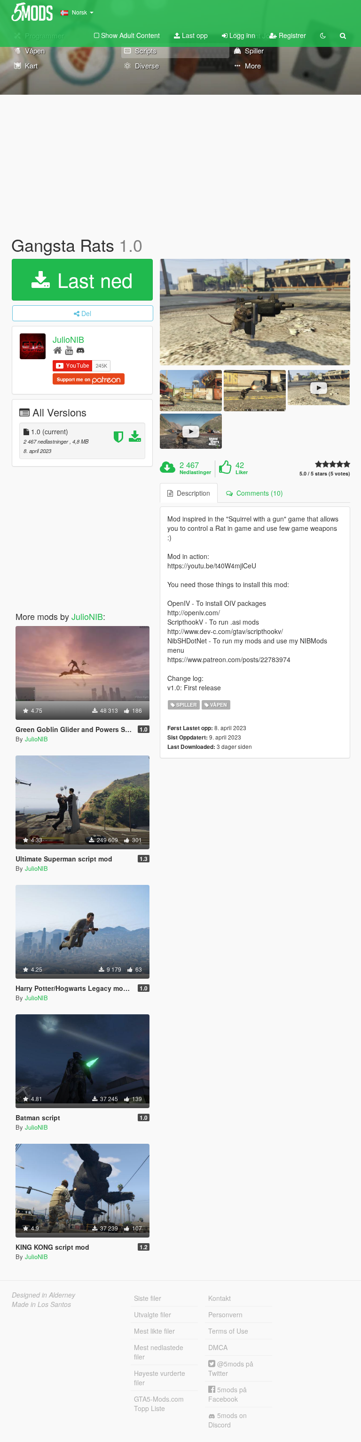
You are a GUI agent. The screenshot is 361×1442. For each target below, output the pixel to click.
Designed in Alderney (43, 1294)
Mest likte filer (154, 1331)
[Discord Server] (80, 349)
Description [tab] (191, 493)
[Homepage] (58, 349)
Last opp (194, 35)
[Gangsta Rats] (255, 312)
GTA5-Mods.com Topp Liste (159, 1403)
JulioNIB (68, 339)
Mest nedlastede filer (158, 1352)
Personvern (225, 1314)
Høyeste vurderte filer (159, 1377)
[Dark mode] (323, 35)
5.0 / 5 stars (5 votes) (324, 473)
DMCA (218, 1347)
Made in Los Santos (41, 1304)
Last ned (92, 279)
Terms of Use (228, 1331)
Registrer (291, 35)
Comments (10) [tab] (258, 493)
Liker (241, 472)
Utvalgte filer (152, 1314)
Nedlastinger (195, 472)
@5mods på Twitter (230, 1368)
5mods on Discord (227, 1420)
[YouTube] (68, 349)
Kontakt (219, 1298)
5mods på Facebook (227, 1394)
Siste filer (147, 1298)
